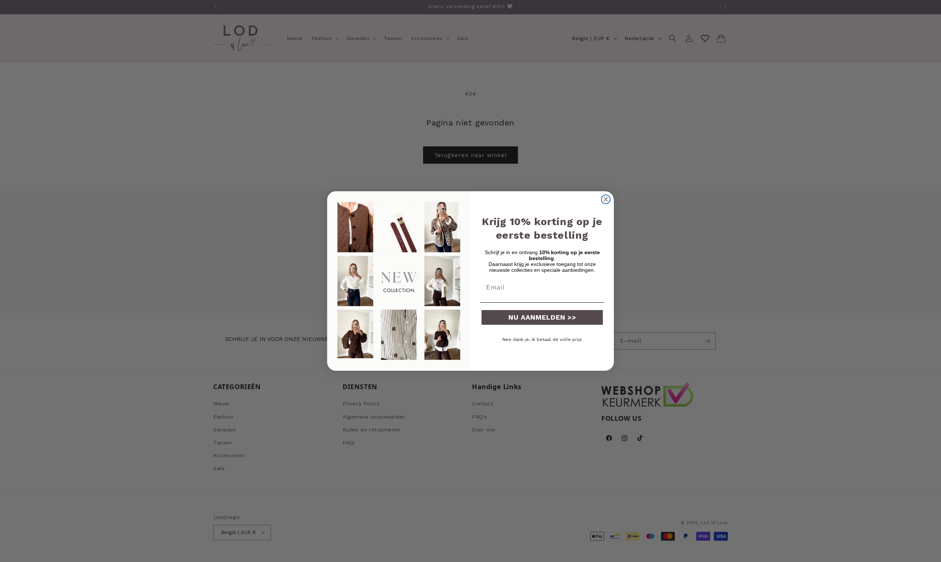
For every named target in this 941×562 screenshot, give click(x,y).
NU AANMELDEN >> (542, 317)
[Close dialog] (605, 199)
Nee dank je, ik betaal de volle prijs (542, 339)
